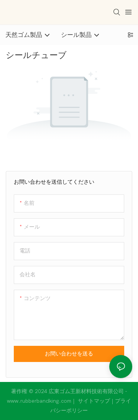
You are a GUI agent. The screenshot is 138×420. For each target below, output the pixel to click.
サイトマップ (94, 401)
